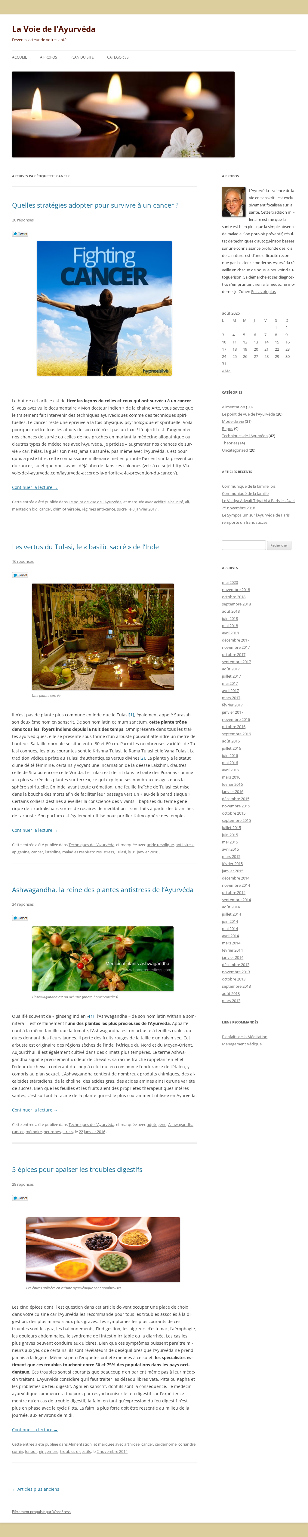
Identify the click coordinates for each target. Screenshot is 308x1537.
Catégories (118, 57)
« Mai (226, 371)
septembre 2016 (236, 733)
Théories (229, 443)
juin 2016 (230, 755)
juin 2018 (230, 618)
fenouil (31, 1451)
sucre (122, 509)
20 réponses (23, 220)
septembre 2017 (236, 661)
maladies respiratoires (82, 852)
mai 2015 (230, 842)
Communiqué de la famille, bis (249, 486)
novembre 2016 (236, 719)
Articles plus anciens (35, 1489)
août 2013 (231, 993)
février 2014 (232, 950)
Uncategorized (235, 450)
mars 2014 (231, 943)
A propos (48, 57)
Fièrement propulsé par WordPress (41, 1511)
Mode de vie (233, 421)
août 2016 (231, 741)
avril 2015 (230, 849)
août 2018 (231, 611)
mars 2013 (231, 1000)
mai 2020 (230, 582)
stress (108, 852)
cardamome (166, 1444)
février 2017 (232, 705)
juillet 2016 (231, 748)
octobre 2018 (233, 596)
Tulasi (121, 852)
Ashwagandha (180, 1124)
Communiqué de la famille (245, 493)
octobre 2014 (233, 892)
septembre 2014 (236, 899)
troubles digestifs (75, 1451)
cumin (17, 1451)
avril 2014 (230, 935)
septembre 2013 (236, 986)
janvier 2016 (232, 791)
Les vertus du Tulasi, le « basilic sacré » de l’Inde (85, 546)
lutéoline (52, 852)
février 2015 (232, 863)
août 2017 (231, 669)
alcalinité (175, 502)
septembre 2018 (236, 604)
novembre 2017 (236, 647)
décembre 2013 (235, 964)
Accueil (19, 57)
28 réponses (23, 1184)
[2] (142, 758)
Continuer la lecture (35, 487)
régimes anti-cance (98, 509)
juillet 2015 (231, 827)
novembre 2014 (236, 885)
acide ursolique (160, 844)
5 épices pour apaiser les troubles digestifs (77, 1169)
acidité (160, 502)
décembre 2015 (235, 798)
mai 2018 (230, 625)
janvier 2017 (232, 712)
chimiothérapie (66, 509)
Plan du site (82, 57)
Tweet (20, 234)
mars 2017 (231, 697)
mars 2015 (231, 856)
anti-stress (185, 844)
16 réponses (23, 561)
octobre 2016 (233, 726)
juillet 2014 (231, 914)
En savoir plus (263, 291)
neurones (52, 1131)
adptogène (156, 1124)
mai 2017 (230, 683)
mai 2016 (230, 762)
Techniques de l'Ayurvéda (91, 844)
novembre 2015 (236, 806)
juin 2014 (230, 921)
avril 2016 (230, 770)
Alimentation (80, 1444)
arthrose (132, 1444)
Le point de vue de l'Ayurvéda (95, 502)
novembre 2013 (236, 971)
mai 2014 (230, 928)
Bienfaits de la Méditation (244, 1036)
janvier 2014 (232, 957)
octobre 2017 (233, 654)
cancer (45, 509)
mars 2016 (231, 777)
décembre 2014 (235, 878)
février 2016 (232, 784)
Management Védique (242, 1044)
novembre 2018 (236, 589)
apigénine (20, 852)
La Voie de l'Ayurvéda (54, 28)
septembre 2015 (236, 820)
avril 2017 (230, 690)
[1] (131, 715)
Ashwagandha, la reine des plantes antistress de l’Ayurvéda (102, 889)
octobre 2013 (233, 979)
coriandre (187, 1444)
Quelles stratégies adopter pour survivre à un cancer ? (95, 204)
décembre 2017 (235, 640)
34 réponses (23, 904)
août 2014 (231, 907)
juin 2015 (230, 834)
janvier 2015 (232, 871)
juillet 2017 (231, 676)
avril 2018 (230, 633)
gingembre (48, 1451)
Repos (227, 428)
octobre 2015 (233, 813)
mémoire (34, 1131)
